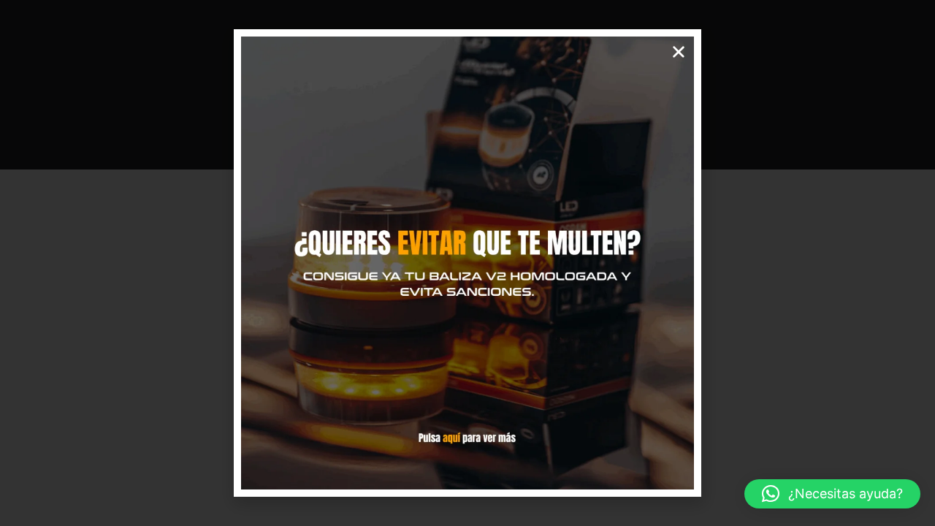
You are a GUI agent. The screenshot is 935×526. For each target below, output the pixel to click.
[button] (832, 493)
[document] (467, 263)
